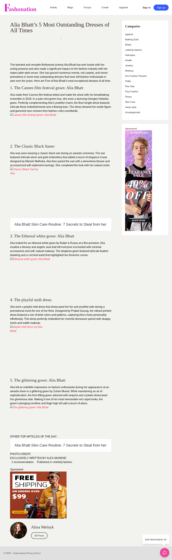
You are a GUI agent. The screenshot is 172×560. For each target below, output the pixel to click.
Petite (128, 81)
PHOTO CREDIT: (20, 454)
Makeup (129, 70)
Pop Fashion (131, 91)
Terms (37, 553)
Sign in (147, 7)
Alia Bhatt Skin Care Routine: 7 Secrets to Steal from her (60, 224)
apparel (129, 34)
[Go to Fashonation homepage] (20, 8)
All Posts (39, 535)
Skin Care (130, 102)
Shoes (128, 96)
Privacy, (30, 553)
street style (130, 107)
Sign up (161, 7)
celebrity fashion (62, 462)
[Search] (134, 8)
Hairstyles (130, 55)
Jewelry (129, 65)
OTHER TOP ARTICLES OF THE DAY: (33, 436)
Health (128, 60)
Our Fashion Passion (136, 76)
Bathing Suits (132, 39)
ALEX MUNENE (56, 458)
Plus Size (130, 86)
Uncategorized (132, 112)
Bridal (128, 44)
